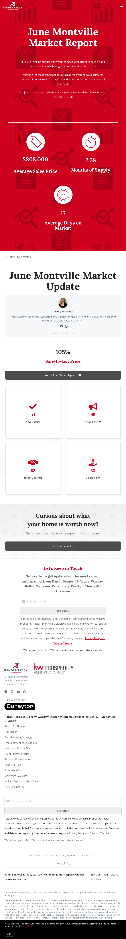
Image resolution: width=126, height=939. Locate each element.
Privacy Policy (63, 863)
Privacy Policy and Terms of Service (89, 833)
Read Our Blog (12, 765)
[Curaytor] (19, 709)
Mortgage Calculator (16, 776)
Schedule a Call (13, 770)
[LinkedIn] (12, 691)
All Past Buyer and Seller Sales (21, 781)
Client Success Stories (16, 754)
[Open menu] (121, 6)
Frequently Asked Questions (20, 743)
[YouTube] (18, 691)
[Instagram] (24, 691)
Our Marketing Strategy (18, 737)
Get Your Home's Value (17, 759)
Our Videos (10, 732)
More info (27, 926)
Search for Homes (14, 726)
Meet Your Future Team (18, 748)
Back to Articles (20, 257)
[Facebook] (5, 691)
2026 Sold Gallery (14, 787)
